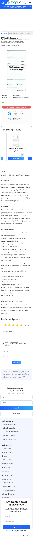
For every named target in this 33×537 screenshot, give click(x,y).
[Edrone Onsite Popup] (16, 268)
